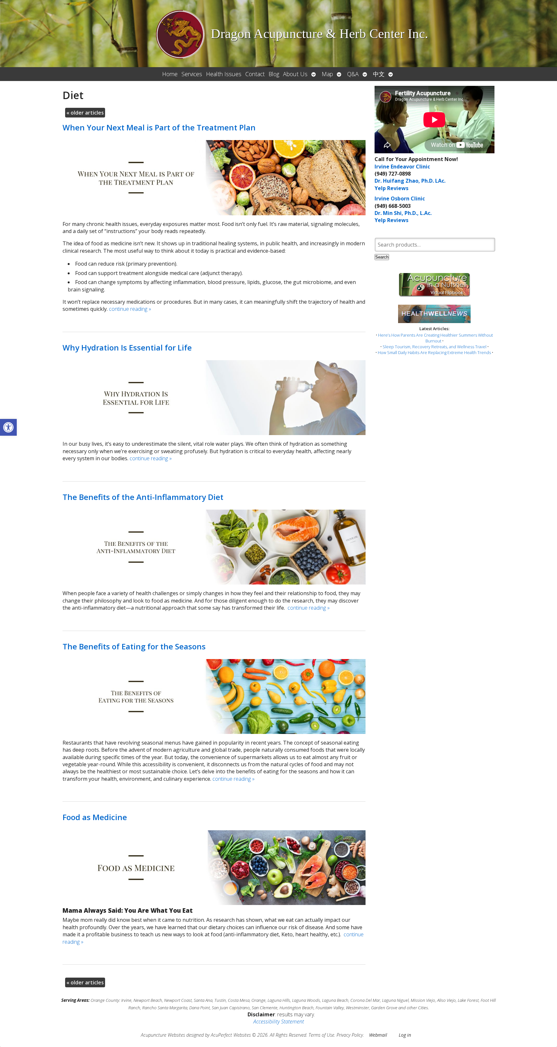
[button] (8, 427)
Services (191, 74)
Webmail (378, 1035)
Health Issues (223, 74)
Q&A (353, 74)
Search (381, 257)
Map (327, 74)
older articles (85, 112)
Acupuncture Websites (163, 1035)
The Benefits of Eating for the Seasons (134, 646)
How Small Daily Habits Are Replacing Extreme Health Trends (434, 352)
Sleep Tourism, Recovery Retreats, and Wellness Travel (434, 347)
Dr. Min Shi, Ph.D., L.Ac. (403, 213)
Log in (405, 1035)
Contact (255, 74)
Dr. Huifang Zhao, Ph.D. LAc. (410, 180)
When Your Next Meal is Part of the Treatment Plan (159, 127)
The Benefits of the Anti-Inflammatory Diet (143, 497)
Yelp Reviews (391, 188)
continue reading (130, 308)
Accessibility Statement (278, 1021)
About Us (295, 74)
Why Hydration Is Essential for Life (127, 347)
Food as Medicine (95, 817)
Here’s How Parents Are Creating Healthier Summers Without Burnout (435, 338)
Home (170, 74)
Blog (274, 74)
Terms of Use (321, 1035)
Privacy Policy (350, 1035)
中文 (379, 74)
